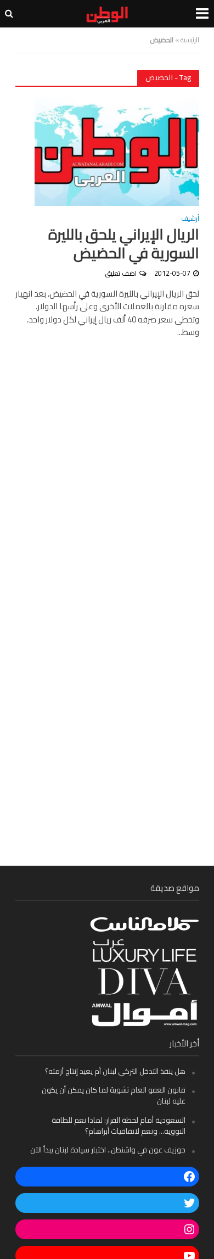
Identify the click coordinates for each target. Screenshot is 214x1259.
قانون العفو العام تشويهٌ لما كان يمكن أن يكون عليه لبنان (113, 1095)
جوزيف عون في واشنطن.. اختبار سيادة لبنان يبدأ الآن (107, 1150)
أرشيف (190, 220)
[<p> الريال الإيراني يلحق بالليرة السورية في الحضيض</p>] (117, 150)
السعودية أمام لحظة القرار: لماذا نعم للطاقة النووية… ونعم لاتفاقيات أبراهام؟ (118, 1125)
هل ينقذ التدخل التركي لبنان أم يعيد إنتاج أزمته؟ (115, 1071)
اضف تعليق (121, 273)
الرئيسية (190, 40)
